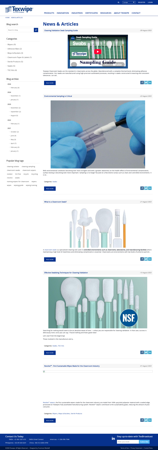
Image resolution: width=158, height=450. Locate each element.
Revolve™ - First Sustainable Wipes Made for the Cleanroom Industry (72, 366)
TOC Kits (61, 346)
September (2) (16, 112)
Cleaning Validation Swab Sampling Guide (61, 30)
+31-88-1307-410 (20, 439)
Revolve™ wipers (49, 402)
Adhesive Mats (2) (15, 49)
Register (141, 2)
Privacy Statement (136, 448)
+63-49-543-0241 (20, 443)
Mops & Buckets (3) (15, 53)
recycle (26, 174)
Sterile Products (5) (15, 61)
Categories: (48, 182)
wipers (34, 181)
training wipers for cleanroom (18, 181)
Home (7, 18)
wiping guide (18, 185)
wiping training (31, 185)
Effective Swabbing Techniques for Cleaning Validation (66, 273)
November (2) (15, 108)
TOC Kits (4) (12, 70)
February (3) (15, 147)
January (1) (14, 100)
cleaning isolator (13, 166)
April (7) (13, 143)
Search (36, 30)
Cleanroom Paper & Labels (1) (20, 57)
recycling (34, 174)
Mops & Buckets (64, 413)
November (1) (15, 96)
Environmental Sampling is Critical (58, 96)
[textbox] (20, 30)
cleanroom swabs (13, 170)
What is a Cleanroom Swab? (55, 202)
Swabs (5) (11, 66)
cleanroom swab (50, 250)
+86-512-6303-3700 (41, 443)
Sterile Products (76, 413)
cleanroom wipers (29, 170)
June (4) (13, 136)
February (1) (15, 124)
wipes (9, 185)
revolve (9, 178)
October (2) (15, 132)
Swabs (54, 182)
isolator (10, 174)
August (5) (14, 115)
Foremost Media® (44, 448)
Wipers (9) (12, 44)
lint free (18, 174)
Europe (125, 2)
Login (150, 2)
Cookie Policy (148, 448)
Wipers (55, 413)
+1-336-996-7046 (63, 439)
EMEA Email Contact (36, 439)
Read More (50, 83)
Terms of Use (125, 448)
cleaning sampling (28, 166)
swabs (17, 178)
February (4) (15, 88)
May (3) (13, 139)
